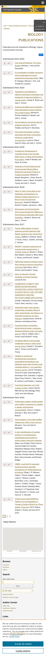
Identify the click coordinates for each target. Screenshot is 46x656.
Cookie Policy (14, 636)
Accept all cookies (23, 644)
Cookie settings (16, 634)
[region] (23, 638)
